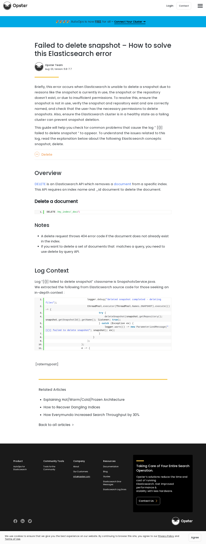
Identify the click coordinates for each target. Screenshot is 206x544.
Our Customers (80, 471)
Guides (106, 476)
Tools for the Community (49, 468)
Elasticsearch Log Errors (114, 489)
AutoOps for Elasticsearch (20, 468)
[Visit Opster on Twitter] (30, 521)
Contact (184, 5)
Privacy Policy (166, 536)
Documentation (111, 466)
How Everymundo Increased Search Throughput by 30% (91, 414)
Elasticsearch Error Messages (112, 483)
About (76, 466)
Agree (195, 537)
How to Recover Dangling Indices (71, 407)
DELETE (40, 184)
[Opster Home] (15, 6)
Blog (105, 471)
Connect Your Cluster (128, 22)
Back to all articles (54, 424)
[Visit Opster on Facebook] (15, 521)
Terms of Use (12, 539)
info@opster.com (81, 476)
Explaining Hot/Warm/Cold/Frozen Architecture (84, 399)
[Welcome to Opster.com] (182, 521)
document (122, 184)
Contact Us (146, 501)
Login (169, 6)
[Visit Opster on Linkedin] (23, 521)
